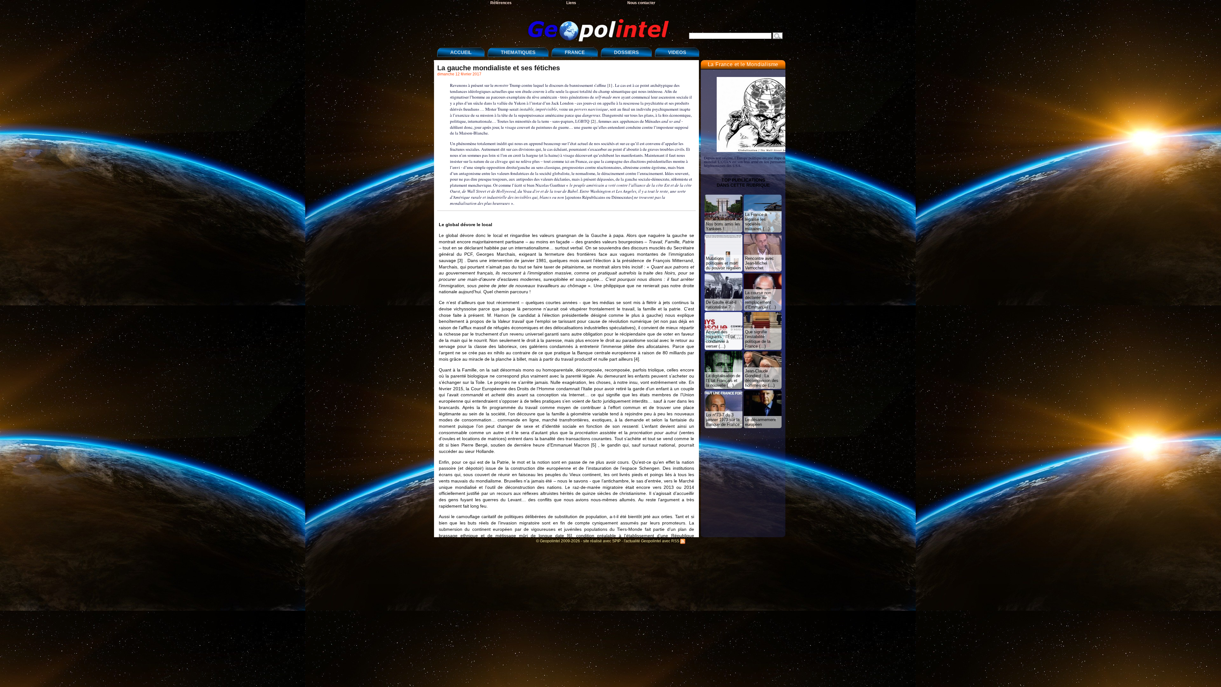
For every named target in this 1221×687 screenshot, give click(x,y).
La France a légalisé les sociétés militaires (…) (757, 221)
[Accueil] (555, 25)
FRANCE (575, 52)
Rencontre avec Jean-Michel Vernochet (759, 263)
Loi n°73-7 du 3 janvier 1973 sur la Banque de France (723, 420)
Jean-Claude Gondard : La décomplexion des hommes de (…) (761, 378)
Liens (571, 3)
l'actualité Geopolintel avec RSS (652, 541)
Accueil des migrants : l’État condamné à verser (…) (720, 339)
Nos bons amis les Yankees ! (723, 226)
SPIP (616, 541)
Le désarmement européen (760, 422)
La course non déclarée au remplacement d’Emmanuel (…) (760, 299)
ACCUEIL (461, 52)
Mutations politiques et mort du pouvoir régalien (723, 263)
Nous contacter (641, 3)
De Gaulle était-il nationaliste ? (721, 304)
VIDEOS (677, 52)
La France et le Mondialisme (743, 64)
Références (501, 3)
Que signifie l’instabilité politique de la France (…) (757, 339)
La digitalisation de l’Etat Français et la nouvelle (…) (723, 380)
